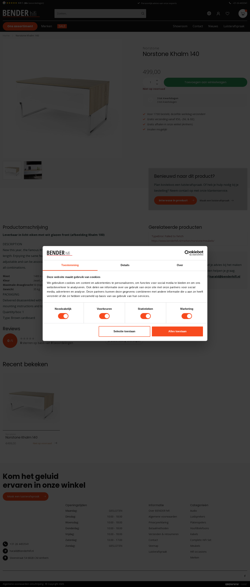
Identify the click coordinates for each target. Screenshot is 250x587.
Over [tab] (180, 265)
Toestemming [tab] (70, 265)
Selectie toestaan (124, 331)
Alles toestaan (177, 331)
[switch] (104, 316)
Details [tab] (125, 265)
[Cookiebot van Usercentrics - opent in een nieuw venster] (187, 253)
